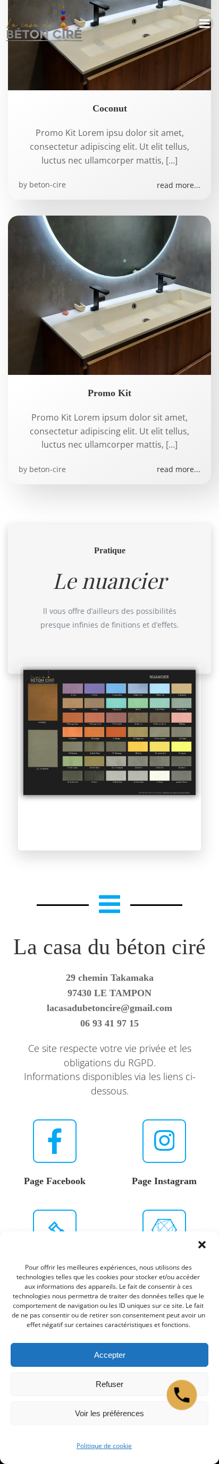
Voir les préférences (109, 1413)
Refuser (109, 1384)
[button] (202, 1245)
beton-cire (47, 184)
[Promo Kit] (109, 294)
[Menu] (205, 24)
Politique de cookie (104, 1445)
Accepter (109, 1354)
